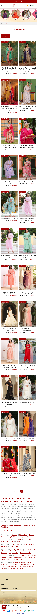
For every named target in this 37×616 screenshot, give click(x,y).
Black (14, 539)
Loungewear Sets (24, 537)
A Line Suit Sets (18, 549)
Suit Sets (14, 535)
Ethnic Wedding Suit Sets (9, 537)
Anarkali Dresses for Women (22, 562)
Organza (31, 544)
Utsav (10, 557)
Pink (25, 539)
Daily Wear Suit (13, 553)
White (19, 539)
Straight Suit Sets (30, 549)
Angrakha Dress (6, 564)
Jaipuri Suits (26, 19)
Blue (8, 541)
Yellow (30, 539)
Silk (13, 544)
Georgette (4, 546)
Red (13, 541)
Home (2, 23)
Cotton (19, 544)
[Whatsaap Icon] (32, 5)
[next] (16, 55)
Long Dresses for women (15, 568)
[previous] (3, 55)
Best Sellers (15, 19)
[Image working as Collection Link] (5, 14)
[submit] (15, 47)
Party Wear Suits (25, 553)
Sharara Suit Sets (7, 551)
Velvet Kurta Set (17, 559)
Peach (3, 541)
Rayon (25, 544)
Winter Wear (23, 535)
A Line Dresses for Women (21, 564)
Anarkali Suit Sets (20, 551)
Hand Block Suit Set (20, 557)
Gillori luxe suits (20, 555)
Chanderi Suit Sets (15, 546)
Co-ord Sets (32, 557)
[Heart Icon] (30, 5)
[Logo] (13, 5)
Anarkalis (5, 19)
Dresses (31, 535)
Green (18, 541)
